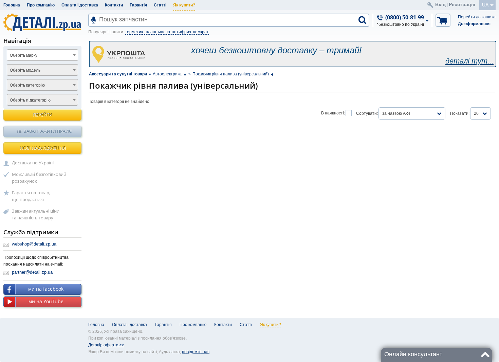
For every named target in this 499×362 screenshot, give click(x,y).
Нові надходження (43, 148)
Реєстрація (462, 4)
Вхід (440, 4)
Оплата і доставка (79, 5)
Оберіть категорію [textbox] (27, 85)
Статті (160, 5)
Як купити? (184, 5)
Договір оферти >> (106, 345)
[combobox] (42, 55)
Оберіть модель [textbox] (25, 70)
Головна (11, 5)
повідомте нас (195, 351)
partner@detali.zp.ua (32, 272)
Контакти (114, 5)
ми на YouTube (46, 301)
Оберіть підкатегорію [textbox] (30, 100)
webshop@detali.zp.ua (34, 244)
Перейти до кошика (477, 17)
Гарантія (138, 5)
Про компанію (41, 5)
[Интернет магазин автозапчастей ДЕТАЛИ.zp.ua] (42, 23)
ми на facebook (45, 289)
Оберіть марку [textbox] (23, 55)
